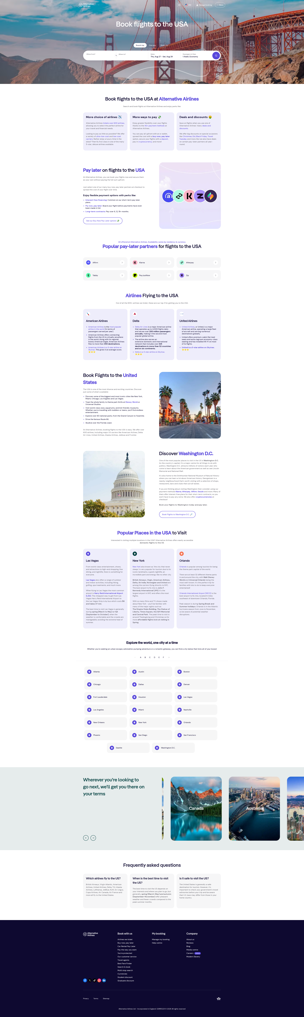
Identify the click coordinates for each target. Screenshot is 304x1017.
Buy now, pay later (126, 943)
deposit (164, 139)
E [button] (159, 657)
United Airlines (188, 327)
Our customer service (127, 956)
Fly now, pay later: (94, 206)
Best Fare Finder (125, 963)
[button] (179, 5)
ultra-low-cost (102, 136)
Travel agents (123, 960)
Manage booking (205, 5)
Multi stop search (125, 970)
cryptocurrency (145, 141)
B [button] (145, 657)
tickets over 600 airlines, (114, 123)
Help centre (157, 943)
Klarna (178, 491)
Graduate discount (126, 980)
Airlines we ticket (125, 939)
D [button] (154, 657)
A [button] (140, 657)
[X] (90, 981)
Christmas (187, 136)
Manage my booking (161, 939)
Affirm (194, 491)
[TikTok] (94, 981)
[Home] (86, 5)
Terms (95, 998)
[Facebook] (85, 981)
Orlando (183, 566)
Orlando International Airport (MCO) (195, 593)
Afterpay (186, 491)
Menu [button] (221, 5)
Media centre (192, 949)
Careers (189, 953)
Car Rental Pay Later (126, 946)
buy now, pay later (161, 136)
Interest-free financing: (97, 200)
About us (190, 939)
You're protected (125, 953)
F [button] (163, 657)
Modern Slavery (193, 956)
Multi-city (164, 45)
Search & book (124, 967)
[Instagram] (99, 981)
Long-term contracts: (96, 211)
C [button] (150, 657)
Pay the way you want (127, 949)
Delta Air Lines (141, 327)
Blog (188, 946)
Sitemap (106, 998)
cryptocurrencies (204, 497)
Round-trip (140, 45)
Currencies (122, 974)
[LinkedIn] (104, 981)
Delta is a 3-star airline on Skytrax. (150, 352)
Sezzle (201, 491)
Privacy (86, 998)
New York (137, 566)
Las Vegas (90, 580)
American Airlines (96, 327)
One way (152, 45)
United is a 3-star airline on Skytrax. (198, 347)
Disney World (132, 402)
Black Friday (201, 136)
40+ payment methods (154, 125)
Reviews (189, 943)
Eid (194, 136)
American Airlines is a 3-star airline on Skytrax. (105, 348)
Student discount (125, 977)
